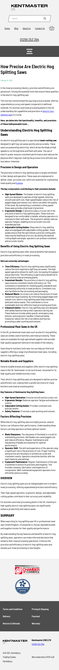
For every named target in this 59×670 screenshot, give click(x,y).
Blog (16, 28)
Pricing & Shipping (40, 609)
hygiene (19, 183)
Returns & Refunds (11, 623)
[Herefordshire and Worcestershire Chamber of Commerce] (27, 570)
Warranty (36, 623)
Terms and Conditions (13, 609)
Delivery (6, 616)
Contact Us (40, 28)
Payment (36, 616)
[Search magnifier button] (45, 18)
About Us (27, 28)
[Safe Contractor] (27, 587)
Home (7, 28)
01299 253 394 (29, 39)
